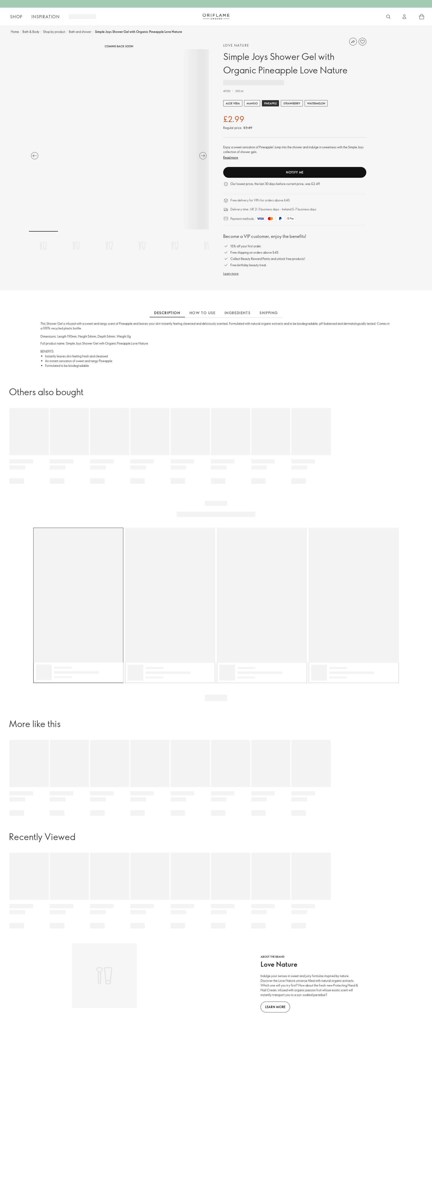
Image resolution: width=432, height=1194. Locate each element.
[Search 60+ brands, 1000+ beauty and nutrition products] (388, 16)
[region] (119, 139)
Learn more (230, 273)
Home (15, 31)
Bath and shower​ (80, 31)
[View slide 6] (207, 245)
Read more (230, 157)
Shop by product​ (54, 31)
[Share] (353, 41)
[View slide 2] (76, 245)
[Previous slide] (34, 155)
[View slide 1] (43, 245)
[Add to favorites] (362, 41)
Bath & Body (30, 31)
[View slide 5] (174, 245)
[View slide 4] (142, 245)
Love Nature (236, 45)
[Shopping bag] (421, 16)
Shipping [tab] (268, 312)
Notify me (295, 172)
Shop (16, 16)
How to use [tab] (202, 312)
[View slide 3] (109, 245)
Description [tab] (167, 312)
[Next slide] (203, 155)
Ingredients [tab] (238, 312)
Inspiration (46, 16)
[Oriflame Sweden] (216, 16)
